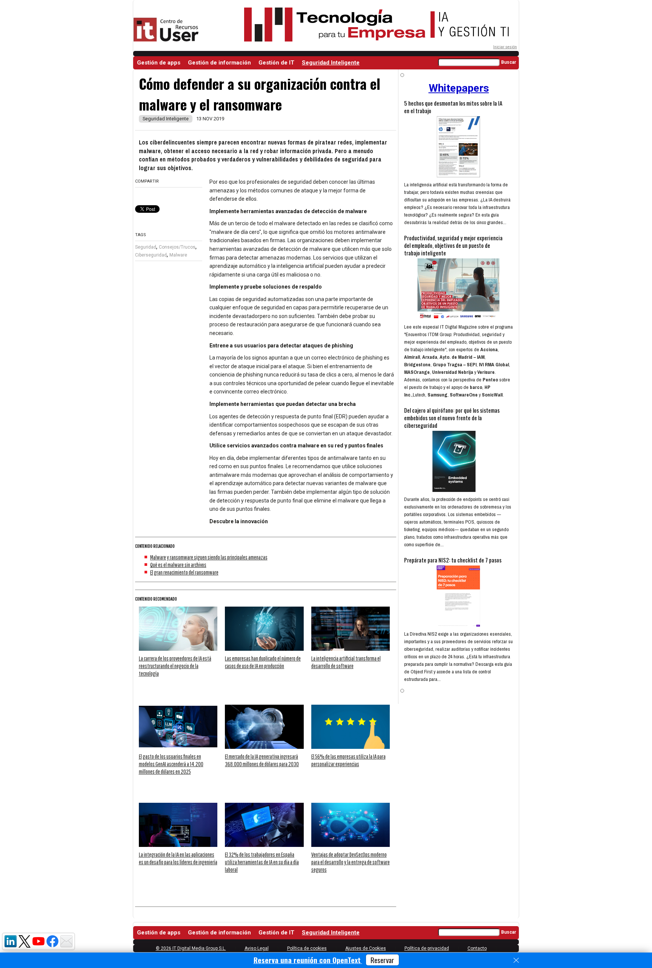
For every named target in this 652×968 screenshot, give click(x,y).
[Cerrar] (516, 960)
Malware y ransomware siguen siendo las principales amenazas (209, 557)
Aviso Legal (256, 948)
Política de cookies (307, 948)
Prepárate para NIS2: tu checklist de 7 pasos (452, 560)
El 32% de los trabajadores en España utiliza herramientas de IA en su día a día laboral (262, 862)
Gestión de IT (276, 62)
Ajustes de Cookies (365, 948)
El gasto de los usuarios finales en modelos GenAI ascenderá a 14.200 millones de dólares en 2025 (171, 764)
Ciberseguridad (151, 255)
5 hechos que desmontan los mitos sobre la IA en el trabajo (453, 107)
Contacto (477, 948)
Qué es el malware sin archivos (178, 564)
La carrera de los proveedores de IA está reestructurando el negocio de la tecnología (175, 666)
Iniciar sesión (505, 47)
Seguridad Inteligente (331, 62)
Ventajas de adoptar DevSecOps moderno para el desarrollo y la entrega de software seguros (350, 862)
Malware (178, 255)
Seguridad (145, 247)
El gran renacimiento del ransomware (184, 572)
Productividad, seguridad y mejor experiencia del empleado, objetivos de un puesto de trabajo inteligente (453, 245)
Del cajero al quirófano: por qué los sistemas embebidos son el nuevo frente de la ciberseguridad (452, 417)
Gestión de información (219, 62)
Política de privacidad (426, 948)
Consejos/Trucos (177, 247)
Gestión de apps (158, 62)
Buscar (508, 62)
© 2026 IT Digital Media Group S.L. (191, 948)
